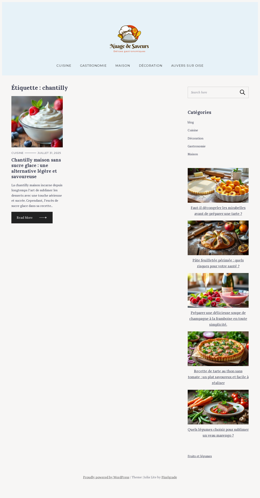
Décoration (150, 65)
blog (191, 122)
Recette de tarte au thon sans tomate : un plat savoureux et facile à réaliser (218, 376)
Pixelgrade (169, 477)
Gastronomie (93, 65)
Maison (122, 65)
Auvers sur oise (187, 65)
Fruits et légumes (200, 456)
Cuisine (63, 65)
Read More (25, 218)
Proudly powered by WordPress (106, 477)
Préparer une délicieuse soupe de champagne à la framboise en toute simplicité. (218, 318)
